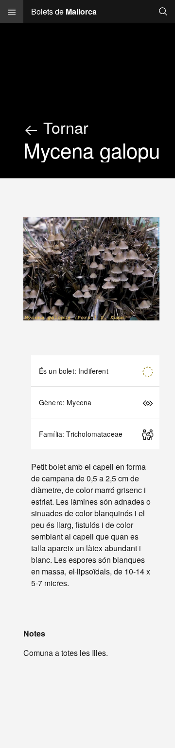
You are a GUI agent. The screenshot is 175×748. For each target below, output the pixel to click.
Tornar (63, 127)
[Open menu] (11, 11)
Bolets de (64, 11)
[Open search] (163, 11)
